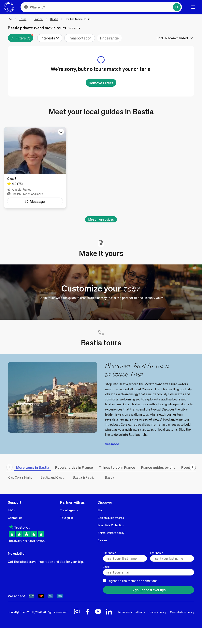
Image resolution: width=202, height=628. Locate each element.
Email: (106, 566)
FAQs (11, 510)
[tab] (32, 467)
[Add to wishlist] (61, 132)
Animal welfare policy (111, 532)
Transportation (80, 38)
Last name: (157, 553)
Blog (100, 510)
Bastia (54, 19)
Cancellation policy (182, 612)
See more (112, 444)
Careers (103, 540)
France (38, 19)
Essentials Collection (111, 525)
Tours (22, 19)
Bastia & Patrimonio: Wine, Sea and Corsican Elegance (86, 477)
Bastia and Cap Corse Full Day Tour (53, 477)
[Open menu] (193, 7)
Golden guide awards (111, 517)
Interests (48, 38)
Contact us (15, 517)
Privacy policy (157, 612)
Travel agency (69, 510)
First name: (110, 553)
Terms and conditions (131, 612)
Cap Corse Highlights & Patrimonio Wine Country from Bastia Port (21, 477)
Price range (109, 38)
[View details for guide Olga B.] (35, 167)
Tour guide (67, 517)
